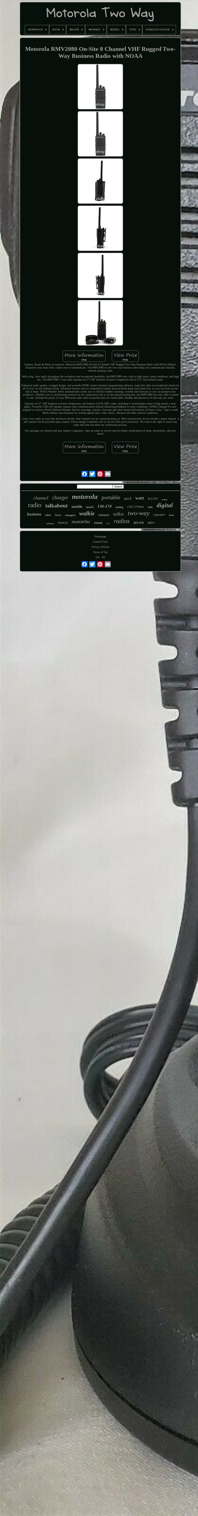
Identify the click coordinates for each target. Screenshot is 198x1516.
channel (40, 497)
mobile (77, 506)
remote (98, 522)
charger (60, 497)
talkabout (56, 506)
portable (111, 497)
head (171, 515)
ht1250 (153, 498)
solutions (50, 523)
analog (119, 507)
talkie (118, 513)
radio (34, 505)
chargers (70, 515)
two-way (139, 513)
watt (139, 498)
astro (151, 522)
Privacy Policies (100, 547)
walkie (87, 513)
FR (103, 557)
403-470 (138, 522)
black (58, 515)
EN (97, 557)
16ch (108, 523)
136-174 (104, 506)
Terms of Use (100, 552)
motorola (85, 496)
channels (103, 514)
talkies (48, 515)
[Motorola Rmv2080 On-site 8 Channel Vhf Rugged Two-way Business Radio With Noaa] (100, 87)
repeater (159, 514)
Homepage (100, 536)
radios (122, 520)
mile (150, 507)
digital (165, 505)
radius (164, 499)
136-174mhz (135, 507)
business (34, 514)
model (90, 507)
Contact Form (100, 541)
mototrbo (81, 521)
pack (127, 498)
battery (63, 522)
